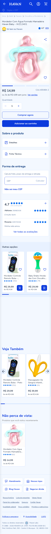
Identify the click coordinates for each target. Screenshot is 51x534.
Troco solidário (23, 507)
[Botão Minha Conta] (38, 4)
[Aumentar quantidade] (18, 106)
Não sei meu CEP (13, 189)
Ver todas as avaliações (25, 231)
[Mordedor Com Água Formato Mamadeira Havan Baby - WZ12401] (13, 435)
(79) (38, 281)
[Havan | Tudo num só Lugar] (15, 4)
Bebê (11, 16)
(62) (13, 455)
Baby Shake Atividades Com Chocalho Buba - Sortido (37, 278)
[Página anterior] (4, 4)
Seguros (25, 502)
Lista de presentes (23, 498)
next (47, 371)
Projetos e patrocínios (40, 507)
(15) (38, 385)
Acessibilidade (31, 516)
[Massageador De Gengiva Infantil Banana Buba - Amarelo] (38, 366)
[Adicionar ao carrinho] (20, 288)
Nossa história (8, 498)
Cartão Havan (35, 502)
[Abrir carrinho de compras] (46, 4)
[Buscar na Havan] (31, 4)
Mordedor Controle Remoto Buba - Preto (12, 278)
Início (4, 16)
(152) (15, 281)
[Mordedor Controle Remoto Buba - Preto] (13, 366)
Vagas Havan (37, 498)
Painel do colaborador (11, 502)
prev (3, 371)
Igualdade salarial (9, 507)
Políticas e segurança (10, 516)
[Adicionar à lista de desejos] (45, 77)
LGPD (43, 516)
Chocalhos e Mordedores (34, 16)
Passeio (19, 16)
